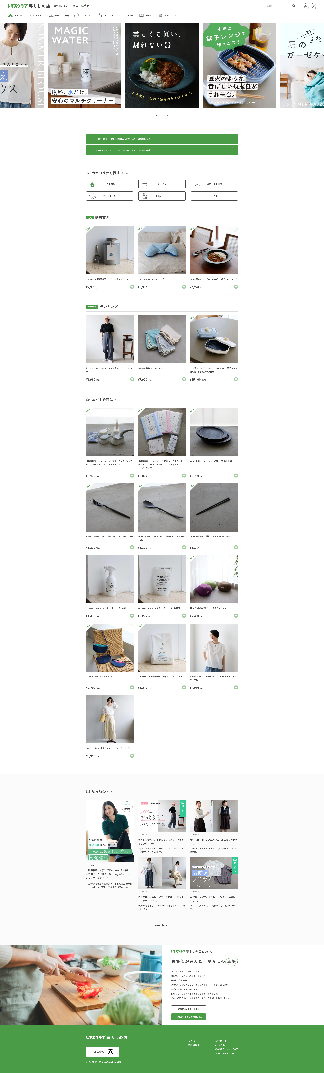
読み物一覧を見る (162, 925)
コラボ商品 (109, 184)
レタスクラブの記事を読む (186, 1017)
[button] (141, 115)
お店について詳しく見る (188, 1009)
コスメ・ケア (162, 195)
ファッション (109, 195)
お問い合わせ (221, 1045)
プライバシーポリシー (224, 1053)
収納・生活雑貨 (214, 184)
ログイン (192, 1040)
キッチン (162, 184)
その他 (214, 195)
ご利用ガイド (221, 1040)
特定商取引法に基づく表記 (226, 1049)
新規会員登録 (194, 1045)
